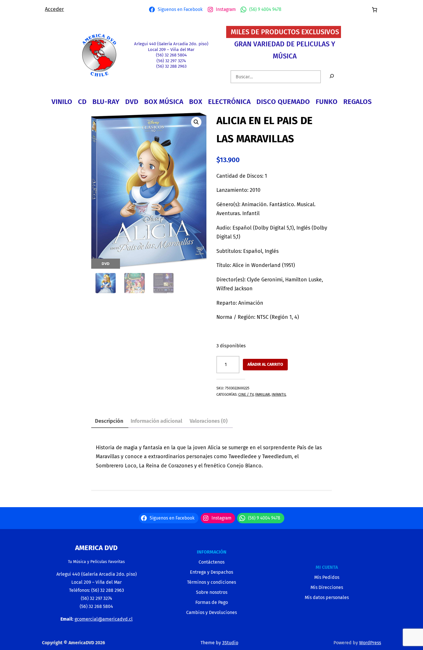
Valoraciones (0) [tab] (209, 421)
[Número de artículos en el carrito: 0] (374, 9)
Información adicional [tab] (156, 421)
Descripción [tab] (109, 421)
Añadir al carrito (265, 364)
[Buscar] (332, 76)
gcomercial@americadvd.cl (104, 619)
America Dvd (96, 548)
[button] (196, 122)
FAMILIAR (262, 394)
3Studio (230, 642)
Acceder (54, 9)
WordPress (370, 642)
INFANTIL (279, 394)
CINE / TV (246, 394)
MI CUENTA (327, 567)
